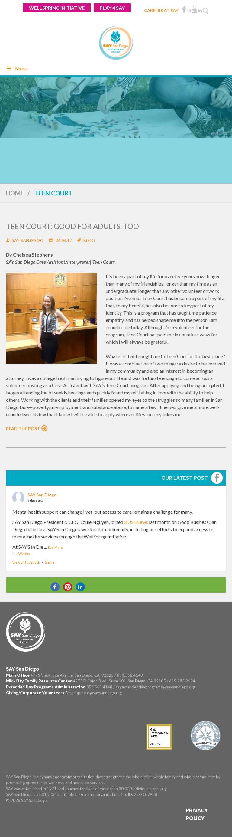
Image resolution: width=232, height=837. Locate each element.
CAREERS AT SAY (161, 10)
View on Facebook (26, 562)
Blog (89, 240)
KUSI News (136, 522)
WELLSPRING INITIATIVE (57, 8)
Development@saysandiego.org (93, 692)
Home (15, 193)
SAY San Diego (41, 494)
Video (24, 553)
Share (49, 562)
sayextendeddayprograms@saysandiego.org (155, 687)
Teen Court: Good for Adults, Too (72, 226)
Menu (21, 68)
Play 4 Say (112, 8)
